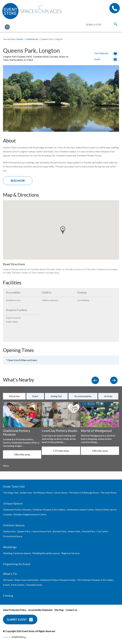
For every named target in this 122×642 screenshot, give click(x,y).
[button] (63, 230)
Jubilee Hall (25, 492)
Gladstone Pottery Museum (16, 432)
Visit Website (101, 53)
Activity (108, 396)
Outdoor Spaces (14, 525)
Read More (18, 180)
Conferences (31, 39)
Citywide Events (34, 584)
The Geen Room (108, 492)
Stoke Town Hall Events (26, 579)
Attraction (14, 396)
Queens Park (23, 531)
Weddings (10, 547)
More (6, 465)
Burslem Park (60, 531)
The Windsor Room (43, 492)
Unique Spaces (13, 503)
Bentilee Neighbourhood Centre (30, 514)
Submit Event (17, 619)
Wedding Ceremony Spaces (17, 553)
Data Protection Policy (14, 609)
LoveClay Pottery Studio (59, 431)
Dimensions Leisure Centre (80, 509)
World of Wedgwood (96, 431)
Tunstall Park (88, 531)
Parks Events (17, 584)
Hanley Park (9, 531)
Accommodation (83, 396)
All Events (8, 579)
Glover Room (60, 492)
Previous (96, 381)
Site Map (59, 609)
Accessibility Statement (40, 609)
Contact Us (114, 8)
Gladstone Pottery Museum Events (57, 579)
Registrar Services (70, 553)
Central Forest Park (41, 531)
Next (114, 381)
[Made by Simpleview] (15, 637)
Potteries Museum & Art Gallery (49, 509)
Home (20, 39)
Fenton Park (74, 531)
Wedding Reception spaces (46, 553)
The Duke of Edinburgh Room (84, 492)
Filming (8, 595)
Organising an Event (16, 564)
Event (35, 396)
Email (97, 59)
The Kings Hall (10, 492)
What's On (10, 573)
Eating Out (56, 396)
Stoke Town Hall (14, 486)
